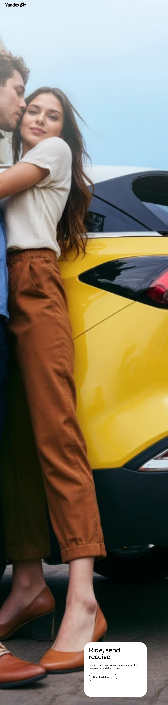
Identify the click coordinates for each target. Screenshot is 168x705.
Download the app (103, 677)
